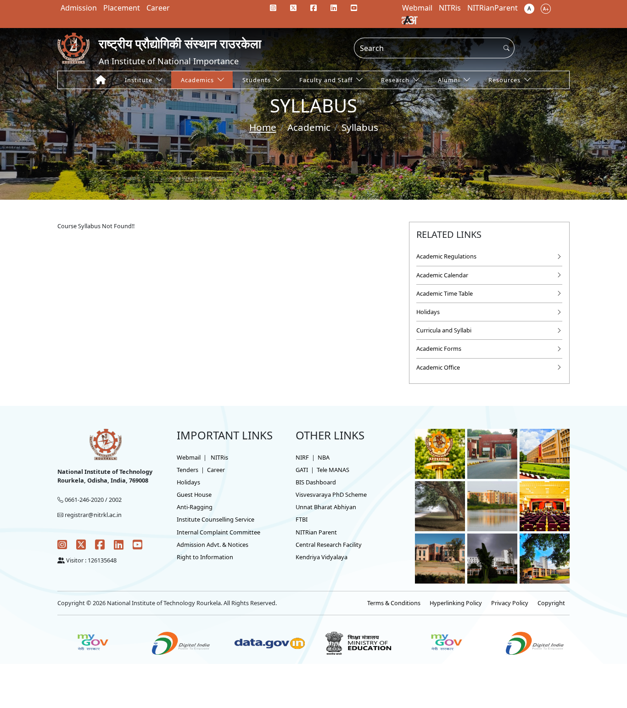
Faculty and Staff (326, 80)
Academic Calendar (442, 275)
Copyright (551, 603)
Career (158, 8)
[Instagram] (273, 8)
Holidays (428, 312)
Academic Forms (438, 348)
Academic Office (438, 367)
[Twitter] (293, 8)
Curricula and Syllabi (443, 330)
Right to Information (205, 557)
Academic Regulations (446, 256)
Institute (138, 80)
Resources (504, 80)
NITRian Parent (316, 532)
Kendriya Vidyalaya (321, 557)
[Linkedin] (333, 8)
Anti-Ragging (195, 507)
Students (256, 80)
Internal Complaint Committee (218, 532)
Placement (121, 8)
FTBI (302, 519)
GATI (302, 470)
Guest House (194, 494)
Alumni (449, 80)
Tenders (187, 470)
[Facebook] (313, 8)
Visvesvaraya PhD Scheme (331, 494)
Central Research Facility (329, 544)
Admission (79, 8)
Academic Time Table (444, 293)
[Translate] (409, 20)
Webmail (189, 457)
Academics (197, 80)
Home (262, 127)
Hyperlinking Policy (456, 603)
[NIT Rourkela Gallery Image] (440, 453)
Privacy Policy (509, 603)
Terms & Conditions (393, 603)
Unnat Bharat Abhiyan (326, 507)
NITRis (219, 457)
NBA (324, 457)
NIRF (302, 457)
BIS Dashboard (316, 482)
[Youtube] (354, 8)
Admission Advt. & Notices (212, 544)
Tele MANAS (333, 470)
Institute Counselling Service (215, 519)
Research (395, 80)
